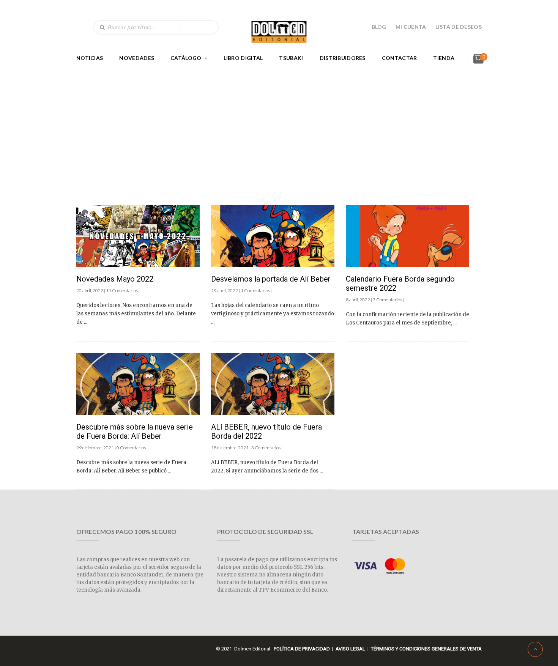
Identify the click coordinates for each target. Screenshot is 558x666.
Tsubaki (291, 58)
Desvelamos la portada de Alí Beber (271, 278)
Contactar (399, 58)
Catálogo (185, 58)
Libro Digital (243, 58)
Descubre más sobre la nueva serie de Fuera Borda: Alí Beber (134, 431)
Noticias (89, 58)
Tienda (443, 58)
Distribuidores (343, 58)
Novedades (136, 58)
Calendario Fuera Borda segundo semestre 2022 (400, 283)
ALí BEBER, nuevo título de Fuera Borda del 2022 (266, 431)
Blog (379, 27)
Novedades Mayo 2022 (114, 278)
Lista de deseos (458, 27)
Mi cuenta (411, 27)
